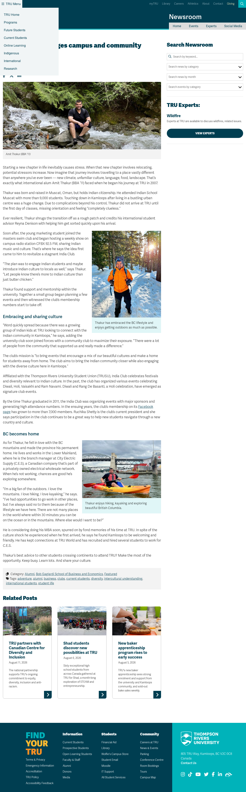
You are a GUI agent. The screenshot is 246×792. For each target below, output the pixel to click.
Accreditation (34, 771)
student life (46, 583)
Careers (179, 3)
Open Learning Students (77, 754)
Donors (67, 771)
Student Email (109, 760)
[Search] (169, 57)
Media (66, 777)
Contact (218, 3)
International (12, 61)
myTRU (153, 3)
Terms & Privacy (35, 759)
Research (10, 68)
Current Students (15, 37)
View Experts (205, 133)
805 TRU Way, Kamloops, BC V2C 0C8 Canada (206, 756)
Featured (110, 574)
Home (177, 26)
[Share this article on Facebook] (4, 75)
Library (166, 3)
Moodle (106, 766)
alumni (37, 579)
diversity (97, 579)
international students (21, 583)
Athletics (193, 3)
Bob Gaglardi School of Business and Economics (69, 574)
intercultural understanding (123, 579)
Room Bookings (149, 766)
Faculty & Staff (71, 760)
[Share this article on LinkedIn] (19, 75)
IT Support (107, 771)
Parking (144, 754)
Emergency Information (40, 765)
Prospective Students (76, 748)
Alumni (30, 574)
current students (78, 579)
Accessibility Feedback (39, 783)
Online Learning (15, 45)
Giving (230, 3)
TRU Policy (32, 777)
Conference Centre (152, 760)
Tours (143, 771)
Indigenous (11, 53)
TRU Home (11, 14)
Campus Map (148, 777)
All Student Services (113, 777)
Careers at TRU (149, 742)
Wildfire (204, 118)
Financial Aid (108, 742)
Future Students (14, 30)
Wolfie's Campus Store (115, 754)
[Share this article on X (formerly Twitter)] (11, 75)
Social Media (233, 26)
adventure (24, 579)
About (205, 3)
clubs (61, 579)
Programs (10, 22)
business (50, 579)
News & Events (149, 748)
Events (193, 26)
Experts (211, 26)
